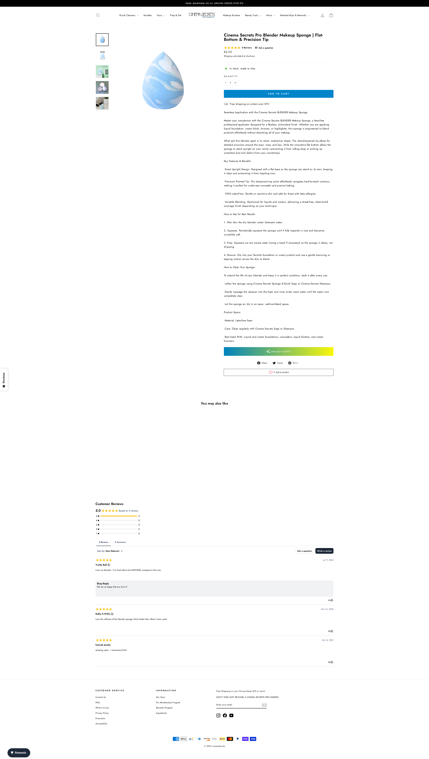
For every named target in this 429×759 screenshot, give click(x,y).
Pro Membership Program (168, 702)
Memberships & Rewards (293, 15)
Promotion (100, 718)
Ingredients (161, 713)
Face (160, 15)
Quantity (231, 76)
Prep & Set (175, 15)
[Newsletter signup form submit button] (264, 705)
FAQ (98, 702)
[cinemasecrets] (202, 15)
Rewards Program (164, 707)
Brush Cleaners (127, 15)
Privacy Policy (102, 713)
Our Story (160, 697)
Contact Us (101, 697)
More (269, 15)
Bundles (148, 15)
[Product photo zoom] (162, 83)
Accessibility (101, 723)
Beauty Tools (252, 15)
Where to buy (102, 707)
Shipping (228, 56)
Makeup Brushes (231, 15)
